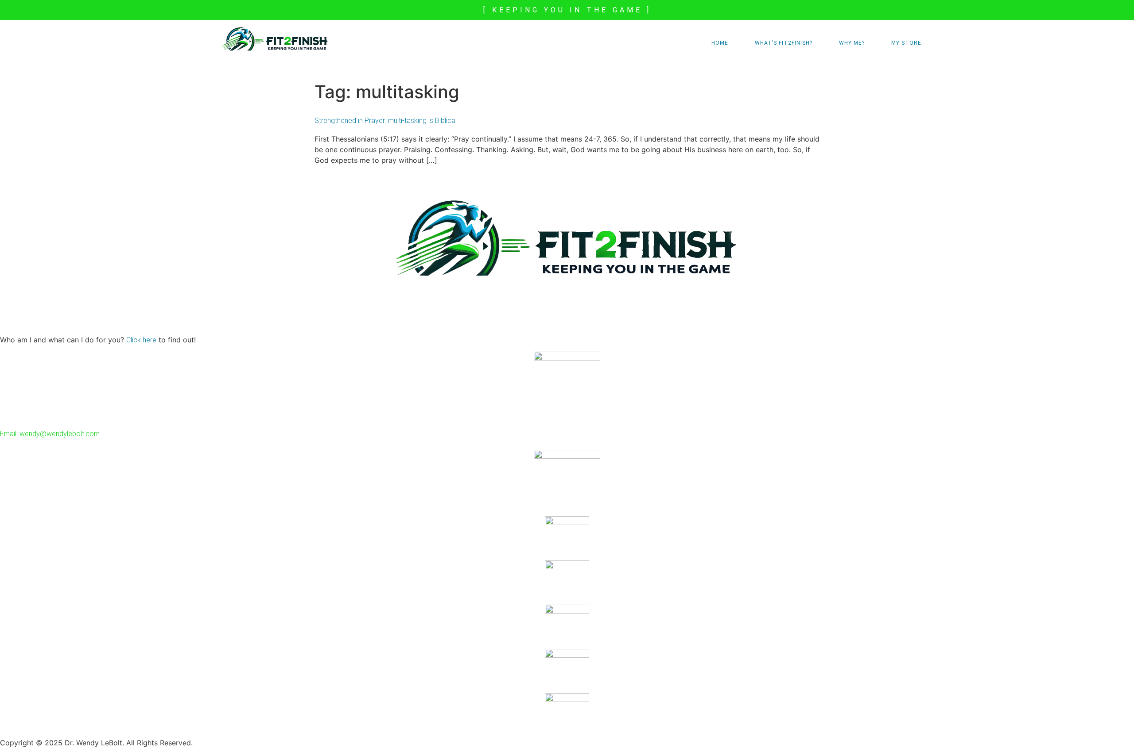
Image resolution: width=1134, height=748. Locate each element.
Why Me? (852, 43)
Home (719, 43)
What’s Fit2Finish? (783, 43)
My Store (906, 43)
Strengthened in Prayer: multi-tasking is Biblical (386, 120)
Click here (141, 340)
